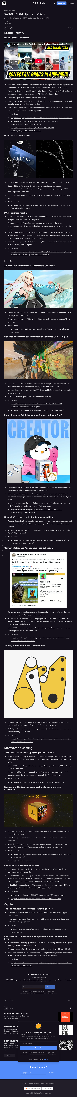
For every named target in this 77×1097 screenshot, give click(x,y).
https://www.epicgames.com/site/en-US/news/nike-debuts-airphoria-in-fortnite (41, 117)
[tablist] (9, 1008)
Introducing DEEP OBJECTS (16, 1013)
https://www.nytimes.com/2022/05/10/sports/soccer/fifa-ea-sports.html (38, 895)
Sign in (71, 3)
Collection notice (50, 1084)
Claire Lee (15, 1018)
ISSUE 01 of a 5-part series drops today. (17, 1016)
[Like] (6, 28)
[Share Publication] (54, 3)
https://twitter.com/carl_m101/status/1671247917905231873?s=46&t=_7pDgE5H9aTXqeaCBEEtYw (34, 123)
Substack (29, 1093)
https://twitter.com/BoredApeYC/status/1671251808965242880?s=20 (37, 782)
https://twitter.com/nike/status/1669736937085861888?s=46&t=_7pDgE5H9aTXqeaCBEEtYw (32, 129)
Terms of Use (47, 1052)
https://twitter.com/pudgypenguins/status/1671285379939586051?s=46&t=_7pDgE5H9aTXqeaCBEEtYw (36, 511)
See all (8, 1055)
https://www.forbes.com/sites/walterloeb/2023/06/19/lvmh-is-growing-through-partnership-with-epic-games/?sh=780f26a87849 (41, 253)
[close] (56, 1024)
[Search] (50, 3)
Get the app (48, 1088)
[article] (38, 1017)
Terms (42, 1084)
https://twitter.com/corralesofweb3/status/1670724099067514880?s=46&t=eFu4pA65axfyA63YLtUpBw (36, 405)
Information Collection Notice (38, 1054)
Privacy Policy (52, 1054)
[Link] (1, 32)
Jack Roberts (8, 21)
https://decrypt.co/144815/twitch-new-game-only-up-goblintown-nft (37, 410)
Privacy (36, 1084)
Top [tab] (6, 1008)
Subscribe (61, 3)
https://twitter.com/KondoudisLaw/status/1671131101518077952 (36, 898)
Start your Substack (33, 1088)
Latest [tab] (11, 1008)
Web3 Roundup (9, 10)
